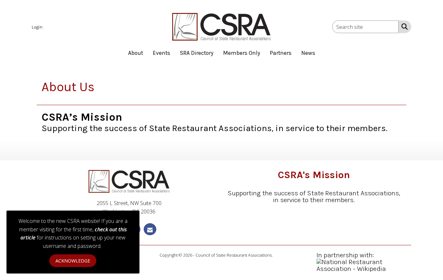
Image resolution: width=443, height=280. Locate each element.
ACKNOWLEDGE (72, 261)
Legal (278, 255)
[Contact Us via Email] (150, 229)
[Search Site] (403, 26)
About (135, 53)
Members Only (241, 53)
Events (161, 53)
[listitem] (38, 26)
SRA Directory (196, 53)
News (308, 53)
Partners (281, 53)
